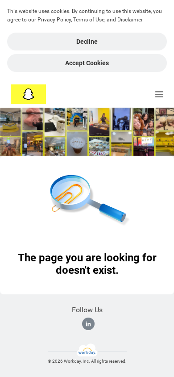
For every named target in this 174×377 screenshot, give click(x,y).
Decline (87, 41)
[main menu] (159, 94)
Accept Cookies (87, 63)
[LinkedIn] (88, 324)
